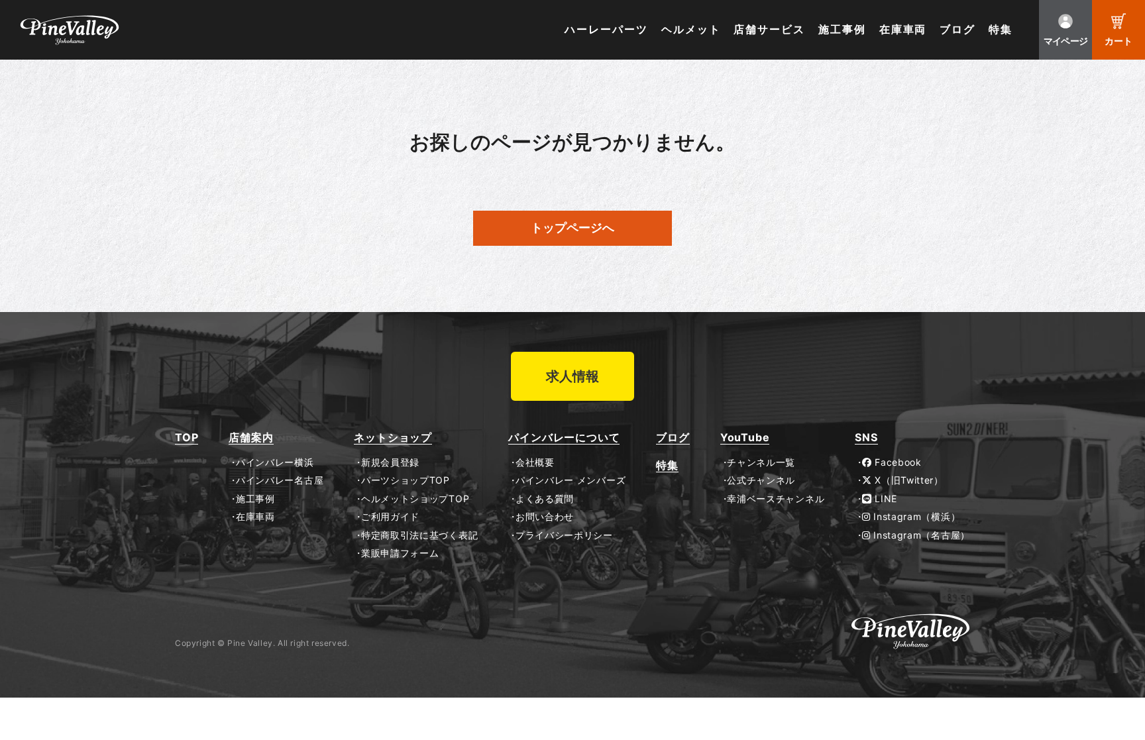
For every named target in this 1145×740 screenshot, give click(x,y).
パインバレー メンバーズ (571, 480)
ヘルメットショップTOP (415, 499)
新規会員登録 (390, 462)
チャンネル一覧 (761, 462)
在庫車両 (903, 29)
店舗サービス (769, 29)
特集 (1000, 29)
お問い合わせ (545, 516)
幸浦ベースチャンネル (775, 499)
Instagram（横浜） (915, 516)
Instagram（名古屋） (920, 535)
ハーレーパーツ (606, 29)
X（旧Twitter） (908, 480)
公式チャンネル (761, 480)
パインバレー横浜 (274, 462)
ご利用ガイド (390, 516)
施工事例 (842, 29)
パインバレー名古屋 (279, 480)
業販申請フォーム (400, 553)
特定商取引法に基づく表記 (419, 535)
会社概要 (535, 462)
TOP (186, 437)
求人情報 (572, 376)
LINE (884, 499)
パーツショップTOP (405, 480)
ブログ (957, 29)
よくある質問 (545, 499)
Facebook (897, 462)
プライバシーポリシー (564, 535)
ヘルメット (691, 29)
